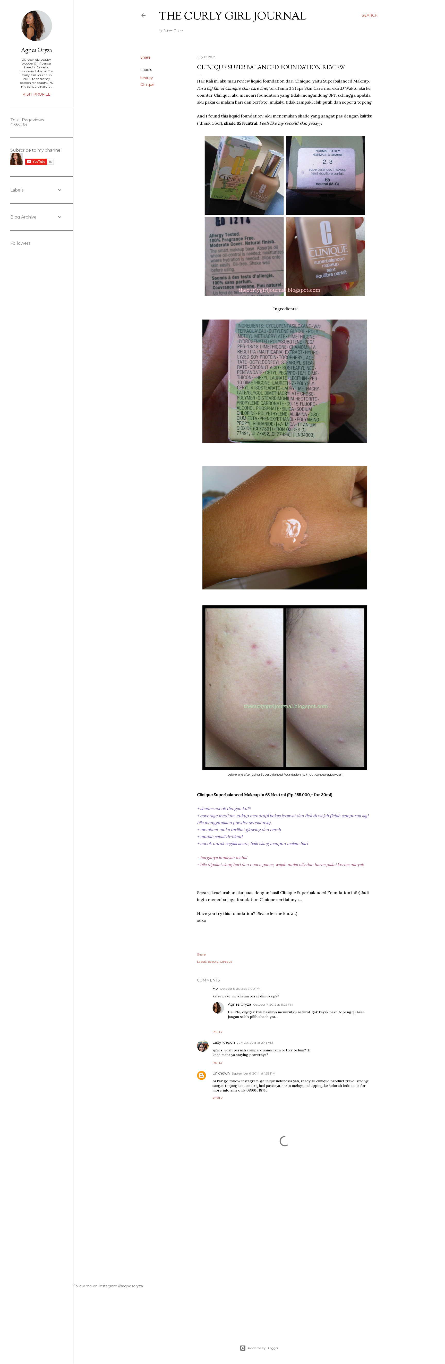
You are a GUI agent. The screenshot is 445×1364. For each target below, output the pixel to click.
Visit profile (36, 94)
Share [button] (145, 57)
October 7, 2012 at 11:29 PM (273, 1004)
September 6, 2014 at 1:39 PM (253, 1073)
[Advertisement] (285, 1222)
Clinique (147, 84)
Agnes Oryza (239, 1004)
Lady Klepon (223, 1042)
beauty (146, 78)
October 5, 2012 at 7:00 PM (240, 988)
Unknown (221, 1073)
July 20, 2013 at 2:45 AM (255, 1042)
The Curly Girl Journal (232, 17)
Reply (217, 1032)
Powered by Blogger (263, 1348)
